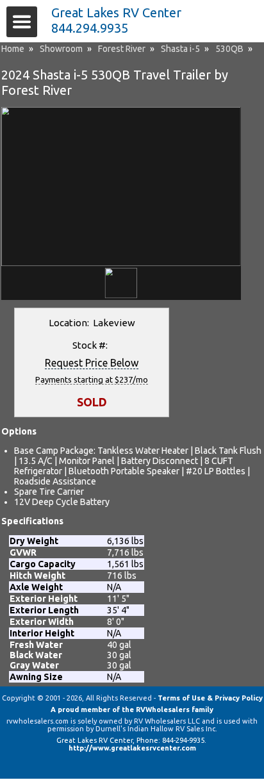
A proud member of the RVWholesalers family (132, 709)
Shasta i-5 (180, 49)
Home (12, 49)
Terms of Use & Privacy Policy (210, 698)
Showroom (61, 49)
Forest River (121, 49)
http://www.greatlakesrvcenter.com (132, 748)
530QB (229, 49)
